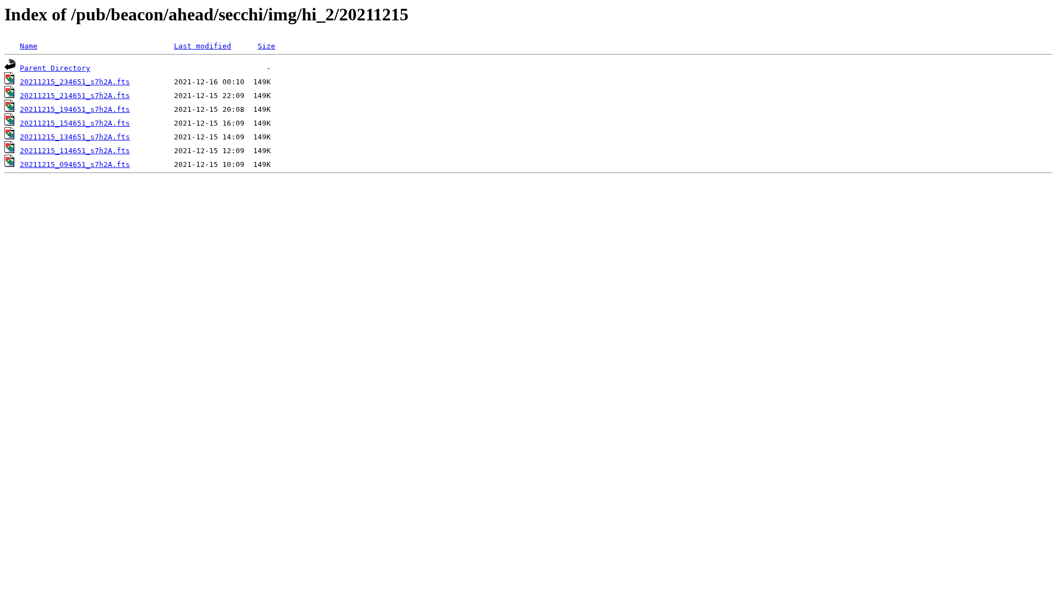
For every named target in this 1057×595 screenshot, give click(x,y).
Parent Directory (55, 68)
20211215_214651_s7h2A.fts (75, 95)
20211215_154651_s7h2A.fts (75, 123)
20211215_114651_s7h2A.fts (75, 151)
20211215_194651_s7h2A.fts (75, 109)
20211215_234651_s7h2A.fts (75, 82)
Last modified (202, 46)
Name (28, 46)
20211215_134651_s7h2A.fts (75, 137)
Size (266, 46)
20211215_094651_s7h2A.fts (75, 164)
